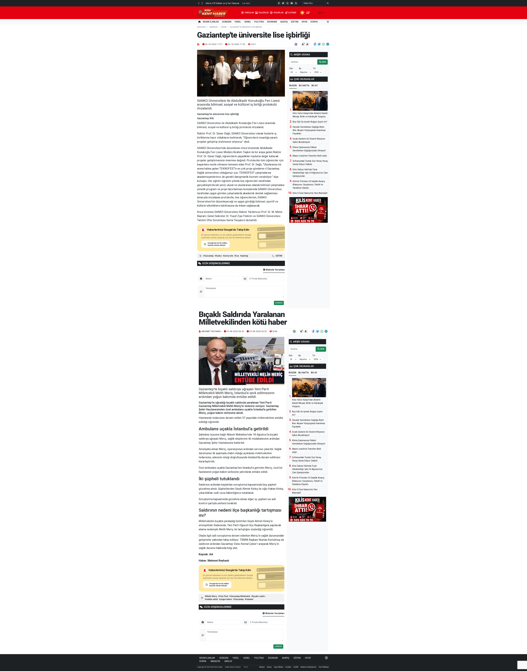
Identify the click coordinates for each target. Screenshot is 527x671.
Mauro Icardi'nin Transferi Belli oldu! (310, 155)
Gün (291, 68)
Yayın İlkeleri (278, 667)
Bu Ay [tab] (315, 85)
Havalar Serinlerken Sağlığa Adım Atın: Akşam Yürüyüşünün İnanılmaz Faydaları (309, 130)
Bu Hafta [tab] (304, 85)
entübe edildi (212, 599)
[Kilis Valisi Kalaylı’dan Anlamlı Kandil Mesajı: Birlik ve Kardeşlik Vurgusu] (310, 101)
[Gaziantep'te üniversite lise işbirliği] (241, 73)
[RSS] (296, 3)
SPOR (304, 21)
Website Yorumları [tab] (275, 269)
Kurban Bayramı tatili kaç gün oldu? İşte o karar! (227, 3)
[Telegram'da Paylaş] (328, 44)
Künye (269, 667)
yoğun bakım (226, 599)
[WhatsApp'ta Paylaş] (323, 44)
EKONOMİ (272, 21)
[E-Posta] (292, 3)
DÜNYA (314, 21)
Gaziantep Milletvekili (240, 596)
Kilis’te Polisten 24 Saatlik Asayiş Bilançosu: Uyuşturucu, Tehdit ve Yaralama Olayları (309, 184)
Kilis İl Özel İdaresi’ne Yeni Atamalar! (310, 193)
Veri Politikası (324, 667)
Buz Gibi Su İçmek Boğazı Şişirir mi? (310, 121)
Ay (300, 68)
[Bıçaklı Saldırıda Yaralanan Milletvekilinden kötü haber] (241, 361)
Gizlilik (295, 667)
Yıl (314, 68)
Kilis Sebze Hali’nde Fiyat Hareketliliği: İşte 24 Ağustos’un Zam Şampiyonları (310, 172)
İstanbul (249, 599)
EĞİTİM (294, 21)
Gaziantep (209, 256)
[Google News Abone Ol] (296, 44)
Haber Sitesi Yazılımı (233, 667)
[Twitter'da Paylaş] (319, 44)
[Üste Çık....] (326, 658)
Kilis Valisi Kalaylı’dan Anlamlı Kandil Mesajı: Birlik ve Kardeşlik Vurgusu (307, 403)
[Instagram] (287, 3)
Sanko (219, 256)
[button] (198, 3)
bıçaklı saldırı (259, 596)
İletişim (262, 667)
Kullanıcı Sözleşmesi (308, 667)
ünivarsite (228, 256)
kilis (320, 13)
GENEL (247, 21)
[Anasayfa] (199, 22)
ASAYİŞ (284, 21)
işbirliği (244, 256)
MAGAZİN (215, 661)
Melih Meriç (211, 596)
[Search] (328, 3)
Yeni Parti (224, 596)
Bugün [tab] (293, 85)
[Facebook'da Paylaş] (315, 44)
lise (237, 256)
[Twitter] (283, 3)
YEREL (238, 21)
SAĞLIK (228, 661)
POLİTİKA (259, 21)
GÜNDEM (226, 21)
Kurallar (288, 667)
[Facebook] (279, 3)
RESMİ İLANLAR (211, 21)
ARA (323, 62)
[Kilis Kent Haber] (212, 12)
